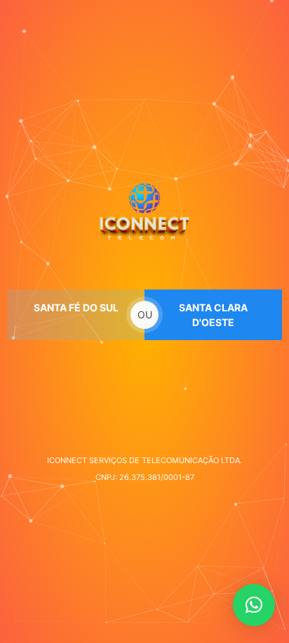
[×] (254, 605)
